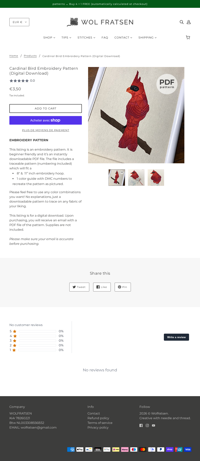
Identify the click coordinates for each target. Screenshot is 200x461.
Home (13, 55)
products (30, 55)
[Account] (188, 22)
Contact (94, 413)
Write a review (176, 337)
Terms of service (100, 423)
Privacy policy (98, 427)
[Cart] (188, 37)
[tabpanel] (100, 366)
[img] (181, 22)
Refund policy (98, 418)
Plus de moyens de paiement (45, 130)
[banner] (100, 22)
